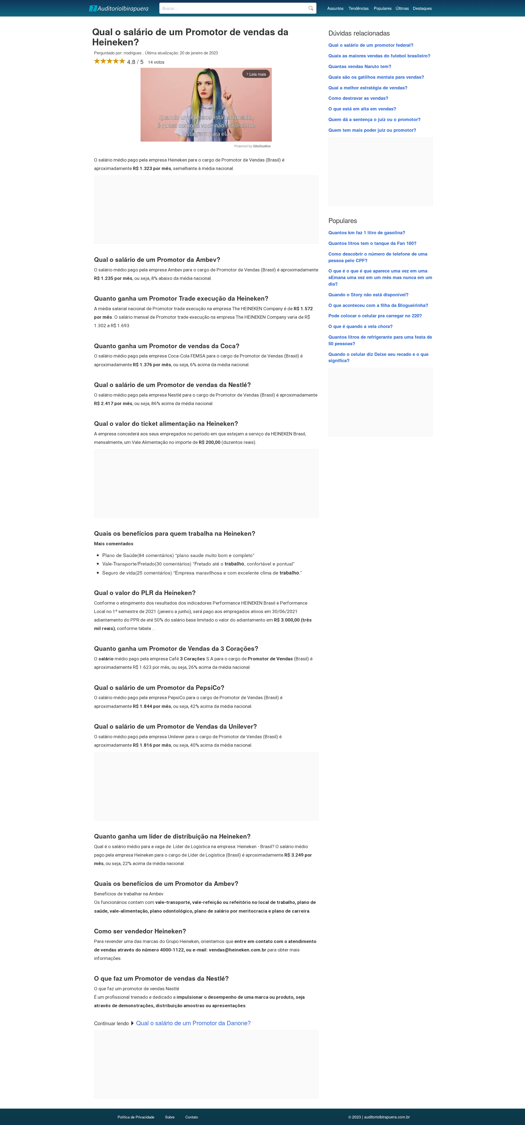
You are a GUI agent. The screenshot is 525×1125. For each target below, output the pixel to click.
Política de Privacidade (136, 1117)
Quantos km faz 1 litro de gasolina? (366, 232)
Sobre (169, 1117)
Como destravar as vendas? (358, 98)
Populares (383, 8)
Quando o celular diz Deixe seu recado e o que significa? (378, 357)
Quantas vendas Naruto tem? (359, 66)
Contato (191, 1117)
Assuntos (335, 8)
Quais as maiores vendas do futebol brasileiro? (379, 55)
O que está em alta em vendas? (362, 108)
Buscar (311, 8)
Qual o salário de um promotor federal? (370, 45)
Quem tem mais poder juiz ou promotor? (372, 130)
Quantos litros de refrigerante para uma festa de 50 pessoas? (380, 340)
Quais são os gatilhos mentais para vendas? (376, 77)
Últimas (402, 8)
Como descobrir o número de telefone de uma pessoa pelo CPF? (377, 256)
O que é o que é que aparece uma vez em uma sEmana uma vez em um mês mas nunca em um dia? (380, 277)
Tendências (359, 8)
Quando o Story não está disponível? (368, 294)
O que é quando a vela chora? (360, 326)
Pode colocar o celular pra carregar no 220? (375, 315)
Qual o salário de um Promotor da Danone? (193, 1022)
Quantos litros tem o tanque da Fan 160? (372, 243)
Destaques (422, 8)
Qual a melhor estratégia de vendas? (367, 87)
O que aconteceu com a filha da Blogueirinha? (378, 305)
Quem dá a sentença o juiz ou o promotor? (374, 119)
